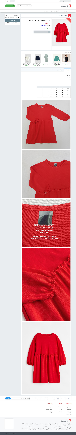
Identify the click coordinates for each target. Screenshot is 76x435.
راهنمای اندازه (69, 409)
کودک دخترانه (43, 25)
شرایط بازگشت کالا (68, 414)
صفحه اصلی (60, 406)
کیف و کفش (56, 11)
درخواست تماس (59, 412)
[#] (46, 420)
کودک (61, 11)
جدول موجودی (59, 69)
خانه (69, 11)
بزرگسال (65, 11)
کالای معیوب (46, 11)
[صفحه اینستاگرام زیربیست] (8, 1)
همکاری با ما (60, 411)
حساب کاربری (50, 406)
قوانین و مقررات (69, 406)
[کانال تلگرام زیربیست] (6, 1)
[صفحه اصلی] (63, 5)
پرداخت (51, 412)
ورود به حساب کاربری (66, 1)
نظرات (52, 69)
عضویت (51, 407)
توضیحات (67, 70)
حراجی (51, 11)
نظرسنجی (51, 411)
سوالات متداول (69, 411)
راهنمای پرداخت (69, 407)
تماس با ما (60, 409)
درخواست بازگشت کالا (49, 409)
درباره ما (61, 407)
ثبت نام (61, 1)
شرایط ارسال (69, 412)
